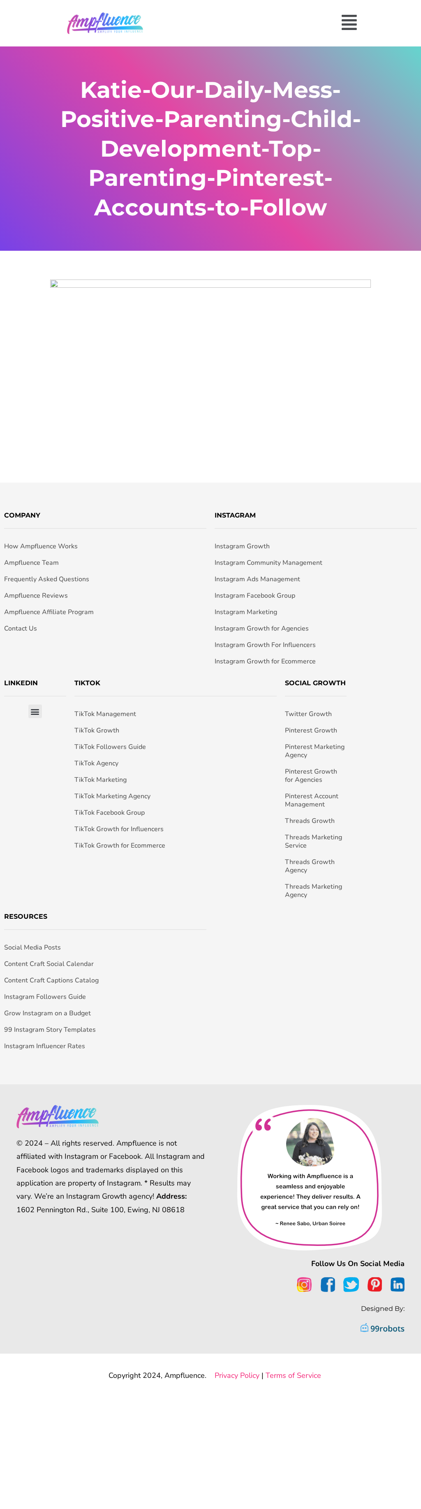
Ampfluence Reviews (36, 595)
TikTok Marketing (100, 779)
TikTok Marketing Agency (112, 796)
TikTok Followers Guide (110, 746)
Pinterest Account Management (311, 800)
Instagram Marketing (246, 612)
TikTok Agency (96, 763)
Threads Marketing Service (313, 841)
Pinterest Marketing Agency (315, 751)
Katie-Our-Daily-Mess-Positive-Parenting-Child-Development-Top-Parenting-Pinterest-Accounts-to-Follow (210, 148)
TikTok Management (105, 714)
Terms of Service (293, 1375)
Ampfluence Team (31, 562)
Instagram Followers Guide (45, 996)
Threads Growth (310, 820)
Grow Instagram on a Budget (47, 1013)
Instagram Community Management (268, 562)
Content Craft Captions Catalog (51, 980)
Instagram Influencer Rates (44, 1046)
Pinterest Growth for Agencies (311, 775)
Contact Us (20, 628)
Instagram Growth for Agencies (262, 628)
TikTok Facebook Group (109, 812)
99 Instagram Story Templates (50, 1029)
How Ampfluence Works (41, 546)
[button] (258, 23)
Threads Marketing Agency (313, 890)
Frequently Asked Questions (46, 579)
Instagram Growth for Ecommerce (265, 661)
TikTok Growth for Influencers (119, 829)
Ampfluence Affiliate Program (49, 612)
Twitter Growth (308, 714)
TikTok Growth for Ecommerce (119, 845)
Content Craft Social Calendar (49, 963)
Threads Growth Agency (310, 866)
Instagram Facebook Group (255, 595)
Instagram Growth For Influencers (265, 644)
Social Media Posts (32, 947)
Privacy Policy (237, 1375)
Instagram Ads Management (257, 579)
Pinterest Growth (311, 730)
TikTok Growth (96, 730)
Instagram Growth (242, 546)
